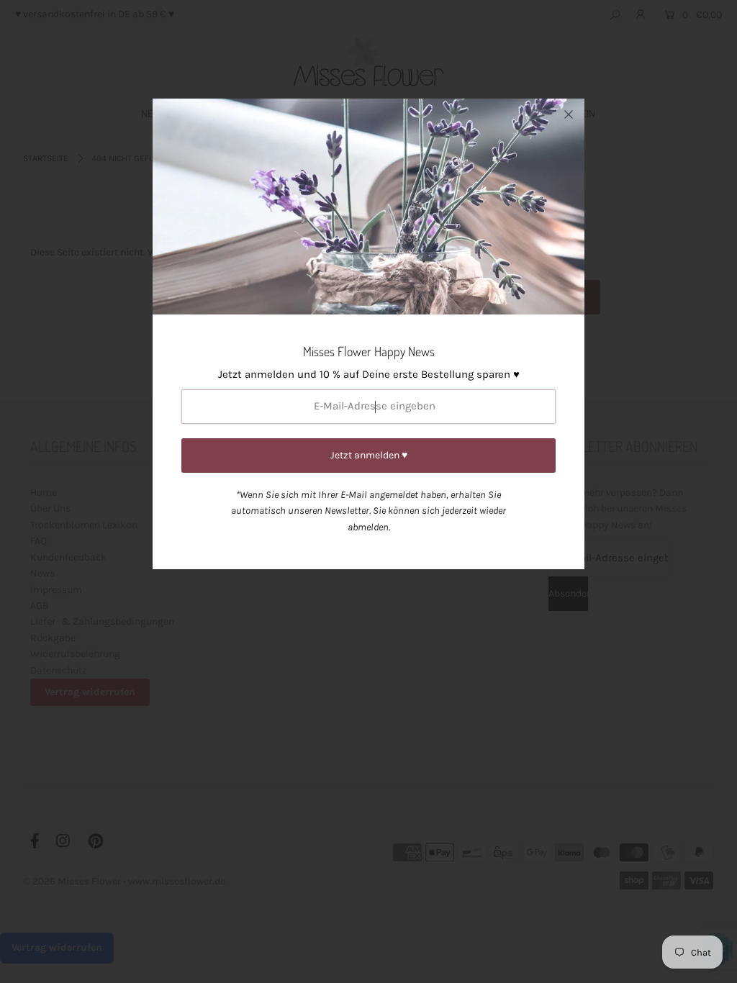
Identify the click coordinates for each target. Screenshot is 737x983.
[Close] (568, 114)
